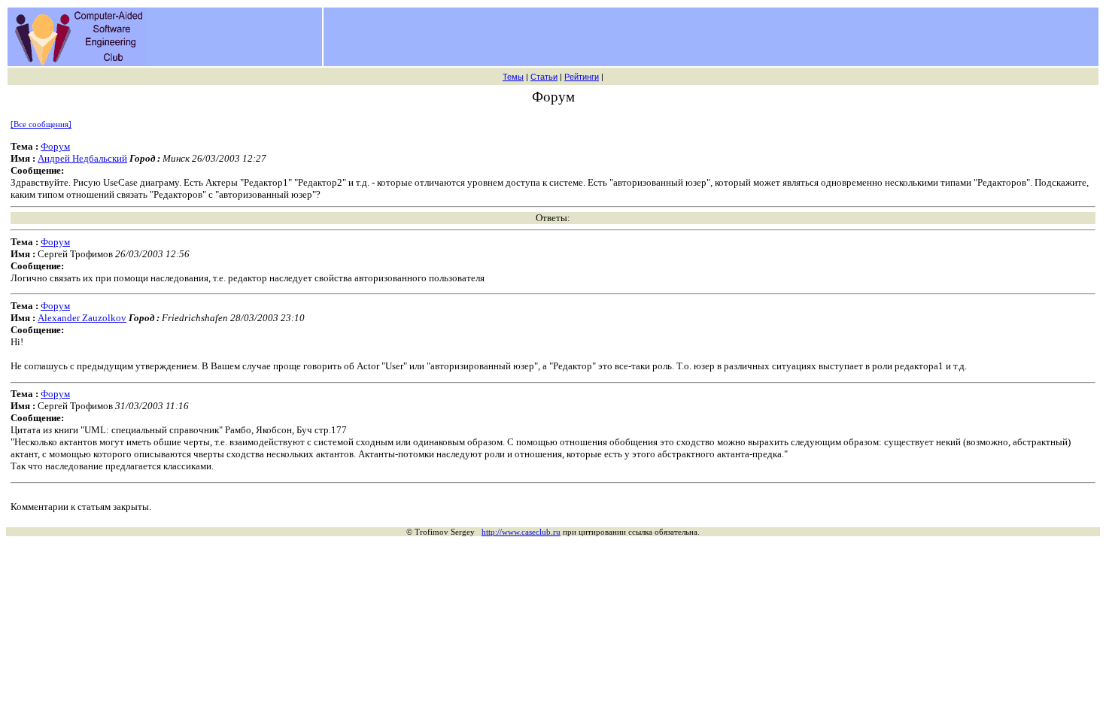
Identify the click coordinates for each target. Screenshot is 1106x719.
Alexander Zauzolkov (82, 317)
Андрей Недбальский (82, 158)
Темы (513, 76)
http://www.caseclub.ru (521, 531)
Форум (55, 146)
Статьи (544, 76)
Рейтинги (581, 76)
